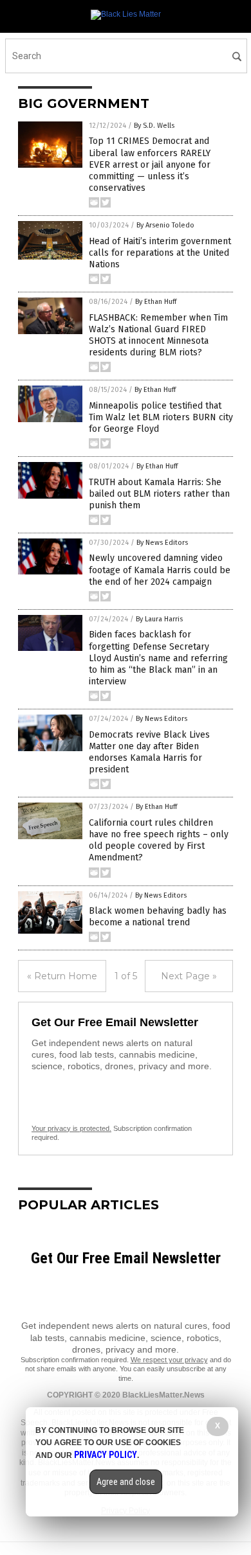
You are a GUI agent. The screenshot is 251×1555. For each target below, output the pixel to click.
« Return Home (62, 976)
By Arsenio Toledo (165, 225)
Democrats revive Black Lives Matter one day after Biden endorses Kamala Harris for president (149, 752)
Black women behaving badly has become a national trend (158, 916)
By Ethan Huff (155, 302)
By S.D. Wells (154, 125)
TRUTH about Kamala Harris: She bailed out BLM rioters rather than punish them (159, 494)
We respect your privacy (169, 1360)
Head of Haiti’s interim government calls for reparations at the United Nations (160, 253)
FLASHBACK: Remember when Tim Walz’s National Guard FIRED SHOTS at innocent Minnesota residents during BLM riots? (158, 335)
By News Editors (162, 542)
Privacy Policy (105, 1455)
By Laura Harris (159, 619)
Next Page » (189, 976)
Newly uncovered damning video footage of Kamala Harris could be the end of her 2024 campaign (159, 570)
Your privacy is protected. (71, 1128)
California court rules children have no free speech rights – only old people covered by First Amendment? (158, 840)
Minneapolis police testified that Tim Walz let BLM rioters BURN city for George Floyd (161, 417)
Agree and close (126, 1482)
